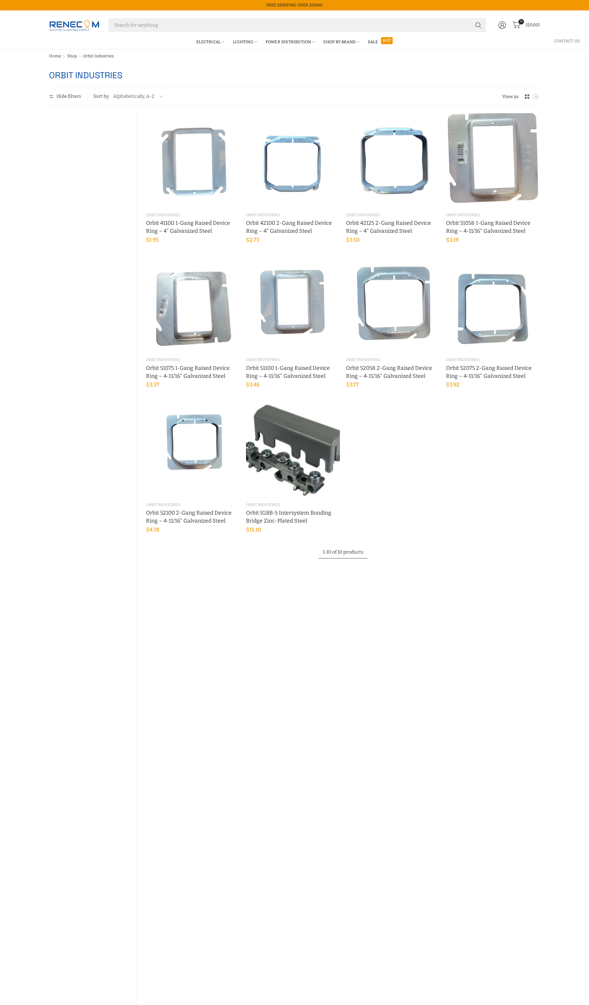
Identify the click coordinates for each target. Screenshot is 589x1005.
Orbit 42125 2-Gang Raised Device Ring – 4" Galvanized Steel (388, 227)
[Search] (478, 25)
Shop (72, 56)
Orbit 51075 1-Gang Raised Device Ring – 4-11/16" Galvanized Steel (188, 372)
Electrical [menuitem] (208, 42)
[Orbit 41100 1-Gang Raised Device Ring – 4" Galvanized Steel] (193, 160)
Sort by (101, 96)
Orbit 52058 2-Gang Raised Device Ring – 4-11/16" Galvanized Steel (389, 372)
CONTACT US (567, 41)
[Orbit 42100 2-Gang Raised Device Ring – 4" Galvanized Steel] (293, 160)
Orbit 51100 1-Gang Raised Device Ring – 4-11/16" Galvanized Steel (288, 372)
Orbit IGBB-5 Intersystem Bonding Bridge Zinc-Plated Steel (288, 517)
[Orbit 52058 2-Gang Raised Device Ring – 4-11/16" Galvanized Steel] (393, 305)
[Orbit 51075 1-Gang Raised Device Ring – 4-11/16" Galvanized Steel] (193, 305)
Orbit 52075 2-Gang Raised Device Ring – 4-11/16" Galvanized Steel (489, 372)
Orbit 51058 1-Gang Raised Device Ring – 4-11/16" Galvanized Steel (488, 227)
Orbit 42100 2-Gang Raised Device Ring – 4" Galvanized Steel (289, 227)
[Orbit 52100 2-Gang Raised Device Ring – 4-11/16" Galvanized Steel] (193, 450)
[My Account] (502, 25)
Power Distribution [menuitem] (288, 42)
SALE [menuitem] (373, 42)
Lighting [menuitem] (243, 42)
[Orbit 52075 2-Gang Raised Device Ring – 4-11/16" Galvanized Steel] (493, 305)
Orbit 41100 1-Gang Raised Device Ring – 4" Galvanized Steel (188, 227)
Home (55, 56)
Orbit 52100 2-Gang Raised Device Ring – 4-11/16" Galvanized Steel (189, 517)
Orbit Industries (98, 56)
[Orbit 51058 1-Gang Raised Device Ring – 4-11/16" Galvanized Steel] (493, 160)
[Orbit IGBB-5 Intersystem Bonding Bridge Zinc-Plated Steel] (293, 450)
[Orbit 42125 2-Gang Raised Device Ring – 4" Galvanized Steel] (393, 160)
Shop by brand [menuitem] (339, 42)
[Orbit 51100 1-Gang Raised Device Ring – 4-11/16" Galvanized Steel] (293, 305)
